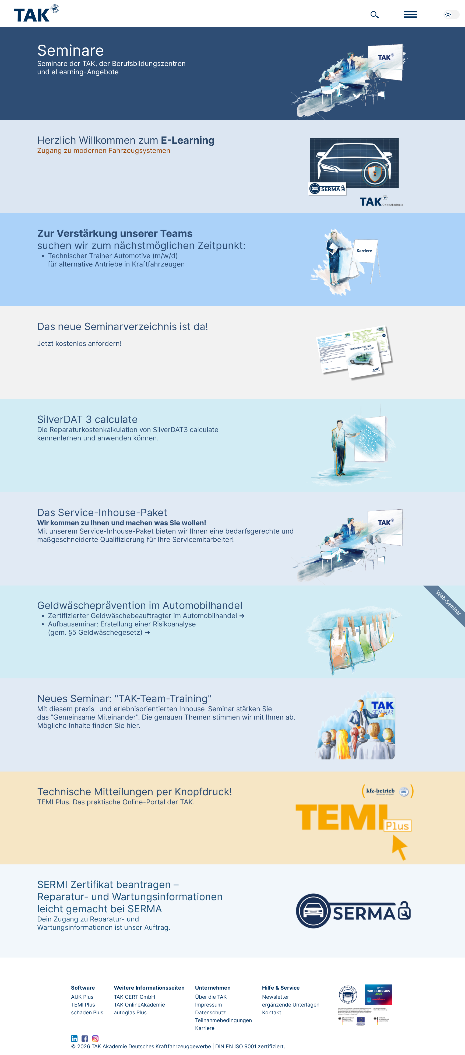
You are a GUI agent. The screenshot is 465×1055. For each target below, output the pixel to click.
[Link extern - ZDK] (348, 994)
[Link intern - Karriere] (378, 994)
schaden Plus (87, 1012)
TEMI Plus (83, 1004)
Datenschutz (210, 1012)
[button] (375, 15)
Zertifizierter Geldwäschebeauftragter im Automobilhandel (142, 615)
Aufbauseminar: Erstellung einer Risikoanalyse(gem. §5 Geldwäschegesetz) (122, 628)
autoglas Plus (130, 1012)
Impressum (208, 1004)
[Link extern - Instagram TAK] (95, 1040)
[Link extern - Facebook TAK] (85, 1040)
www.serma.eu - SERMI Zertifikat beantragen (158, 1040)
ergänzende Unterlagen (290, 1004)
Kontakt (271, 1012)
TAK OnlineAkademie (139, 1004)
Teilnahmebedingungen (223, 1020)
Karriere (204, 1028)
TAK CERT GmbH (134, 997)
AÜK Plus (82, 997)
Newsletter (275, 997)
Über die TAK (211, 997)
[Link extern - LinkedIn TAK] (74, 1040)
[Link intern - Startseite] (36, 10)
